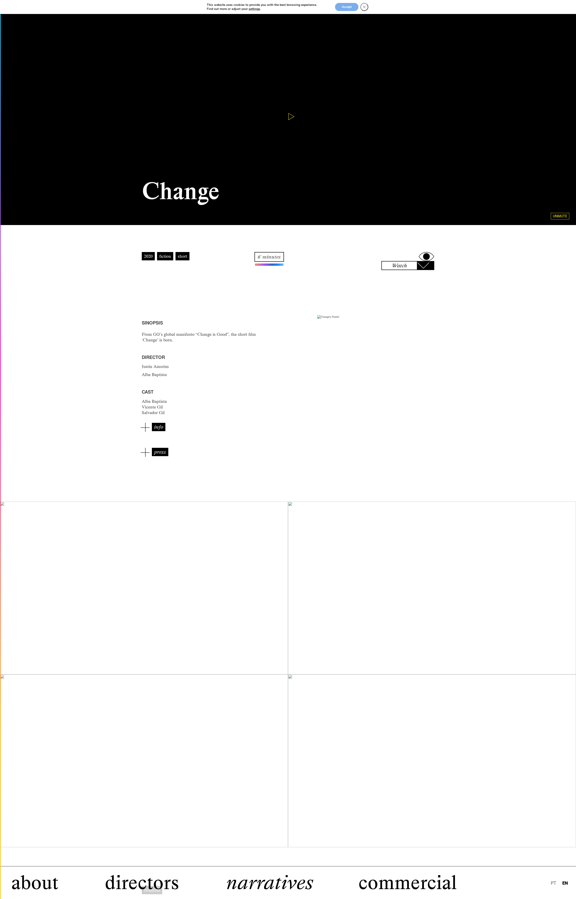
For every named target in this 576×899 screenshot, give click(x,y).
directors (142, 882)
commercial (407, 882)
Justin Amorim (155, 366)
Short (182, 256)
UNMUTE (560, 216)
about (34, 882)
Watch (399, 265)
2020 (148, 256)
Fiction (165, 256)
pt (553, 883)
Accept (347, 7)
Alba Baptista (154, 374)
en (565, 883)
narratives (269, 882)
